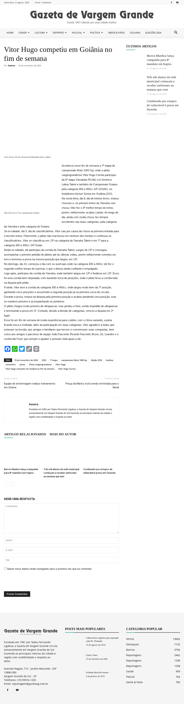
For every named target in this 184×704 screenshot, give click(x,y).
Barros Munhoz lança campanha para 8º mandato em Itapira (160, 60)
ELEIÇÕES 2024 (153, 32)
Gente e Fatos (92, 655)
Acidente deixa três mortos (97, 672)
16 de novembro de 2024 (26, 360)
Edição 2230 (96, 360)
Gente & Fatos (134, 682)
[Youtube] (177, 2)
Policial (130, 676)
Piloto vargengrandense (40, 364)
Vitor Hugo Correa (66, 368)
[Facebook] (171, 2)
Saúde (130, 671)
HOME (9, 32)
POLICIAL (77, 32)
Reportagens (133, 655)
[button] (175, 32)
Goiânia (109, 360)
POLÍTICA (95, 32)
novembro (11, 364)
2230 (44, 360)
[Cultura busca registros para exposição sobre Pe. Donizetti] (74, 642)
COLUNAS (135, 32)
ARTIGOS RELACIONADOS (25, 434)
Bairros (130, 649)
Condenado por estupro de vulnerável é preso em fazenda (163, 105)
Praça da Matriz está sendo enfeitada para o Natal (92, 385)
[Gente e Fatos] (74, 660)
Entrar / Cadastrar (43, 2)
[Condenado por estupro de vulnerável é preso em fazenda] (101, 454)
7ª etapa (54, 360)
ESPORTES (58, 32)
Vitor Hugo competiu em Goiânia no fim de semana (30, 368)
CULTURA (40, 32)
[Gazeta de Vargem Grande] (92, 16)
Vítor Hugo (61, 364)
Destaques (132, 644)
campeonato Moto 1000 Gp (74, 360)
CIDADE (23, 32)
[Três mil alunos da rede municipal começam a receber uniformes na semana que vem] (61, 454)
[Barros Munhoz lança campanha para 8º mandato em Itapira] (22, 454)
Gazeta (11, 65)
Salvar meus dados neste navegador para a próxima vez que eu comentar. (49, 568)
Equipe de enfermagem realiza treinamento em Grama (29, 385)
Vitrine (130, 639)
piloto (22, 364)
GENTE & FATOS (116, 32)
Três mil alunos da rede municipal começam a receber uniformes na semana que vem (61, 473)
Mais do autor (63, 434)
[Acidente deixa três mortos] (74, 677)
